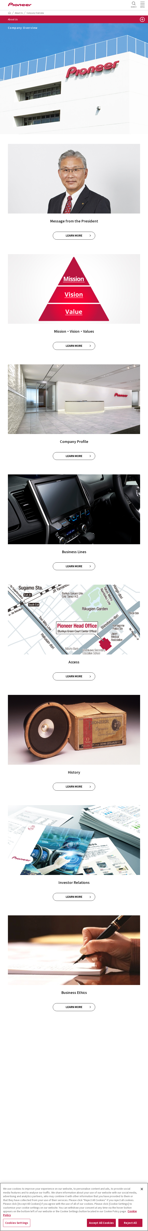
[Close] (142, 1189)
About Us (19, 12)
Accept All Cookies (101, 1223)
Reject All (130, 1223)
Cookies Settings (16, 1223)
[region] (74, 1207)
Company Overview (35, 12)
